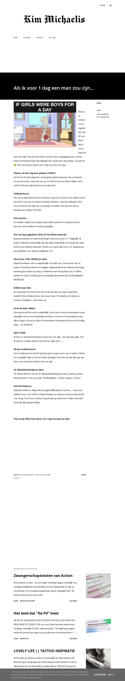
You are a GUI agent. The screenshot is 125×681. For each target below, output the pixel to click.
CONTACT (39, 38)
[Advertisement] (62, 54)
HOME (15, 38)
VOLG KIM (52, 38)
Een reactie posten (27, 601)
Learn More (100, 674)
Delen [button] (99, 103)
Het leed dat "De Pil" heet (36, 613)
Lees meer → (74, 601)
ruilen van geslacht (102, 114)
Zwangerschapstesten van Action (43, 575)
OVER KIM (26, 38)
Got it (111, 674)
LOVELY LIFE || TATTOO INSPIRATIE (44, 650)
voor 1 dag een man (103, 117)
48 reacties (24, 638)
